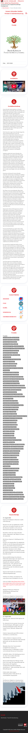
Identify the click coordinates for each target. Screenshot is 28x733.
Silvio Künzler (5, 8)
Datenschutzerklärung (14, 731)
